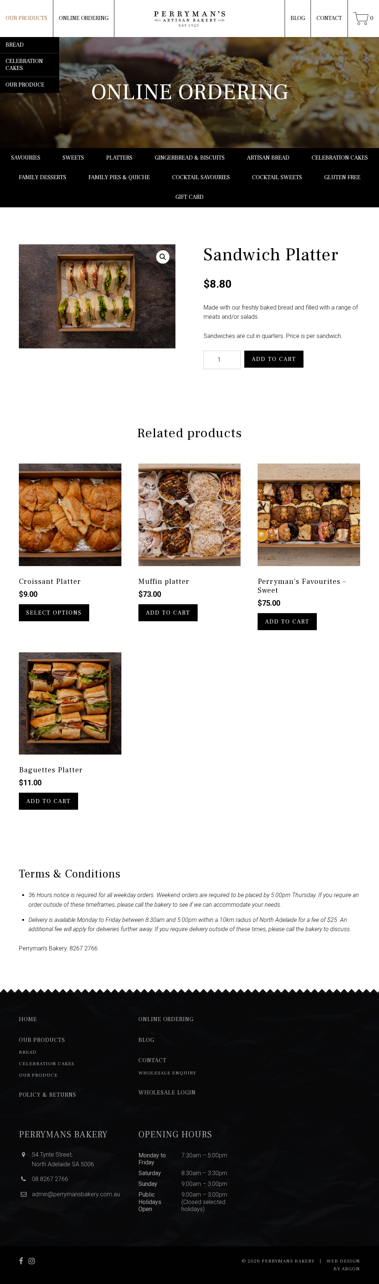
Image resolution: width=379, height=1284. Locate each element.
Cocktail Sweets (277, 177)
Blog (298, 18)
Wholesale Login (167, 1092)
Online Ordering (83, 18)
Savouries (25, 157)
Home (28, 1019)
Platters (119, 157)
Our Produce (25, 84)
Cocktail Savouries (201, 177)
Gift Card (189, 197)
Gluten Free (342, 177)
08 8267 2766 (50, 1179)
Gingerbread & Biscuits (190, 157)
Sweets (73, 157)
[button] (163, 257)
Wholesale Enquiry (167, 1073)
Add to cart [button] (168, 612)
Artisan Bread (268, 157)
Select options (54, 612)
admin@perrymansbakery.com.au (76, 1194)
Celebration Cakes (24, 64)
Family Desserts (42, 177)
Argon (351, 1269)
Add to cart (274, 359)
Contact (329, 18)
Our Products (26, 18)
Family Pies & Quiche (119, 177)
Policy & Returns (47, 1095)
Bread (15, 45)
